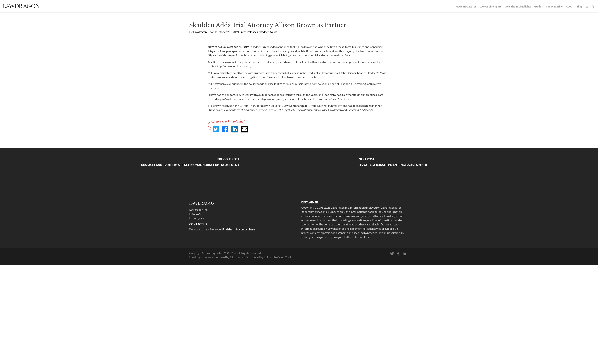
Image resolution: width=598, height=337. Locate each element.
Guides (538, 6)
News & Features (466, 6)
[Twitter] (392, 254)
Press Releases (249, 32)
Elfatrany (235, 257)
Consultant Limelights (518, 6)
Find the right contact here (238, 229)
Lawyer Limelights (490, 6)
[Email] (244, 129)
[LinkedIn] (404, 254)
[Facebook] (398, 254)
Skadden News (268, 32)
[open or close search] (587, 7)
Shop (580, 6)
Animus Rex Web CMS (277, 257)
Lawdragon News (203, 32)
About (570, 6)
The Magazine (554, 6)
